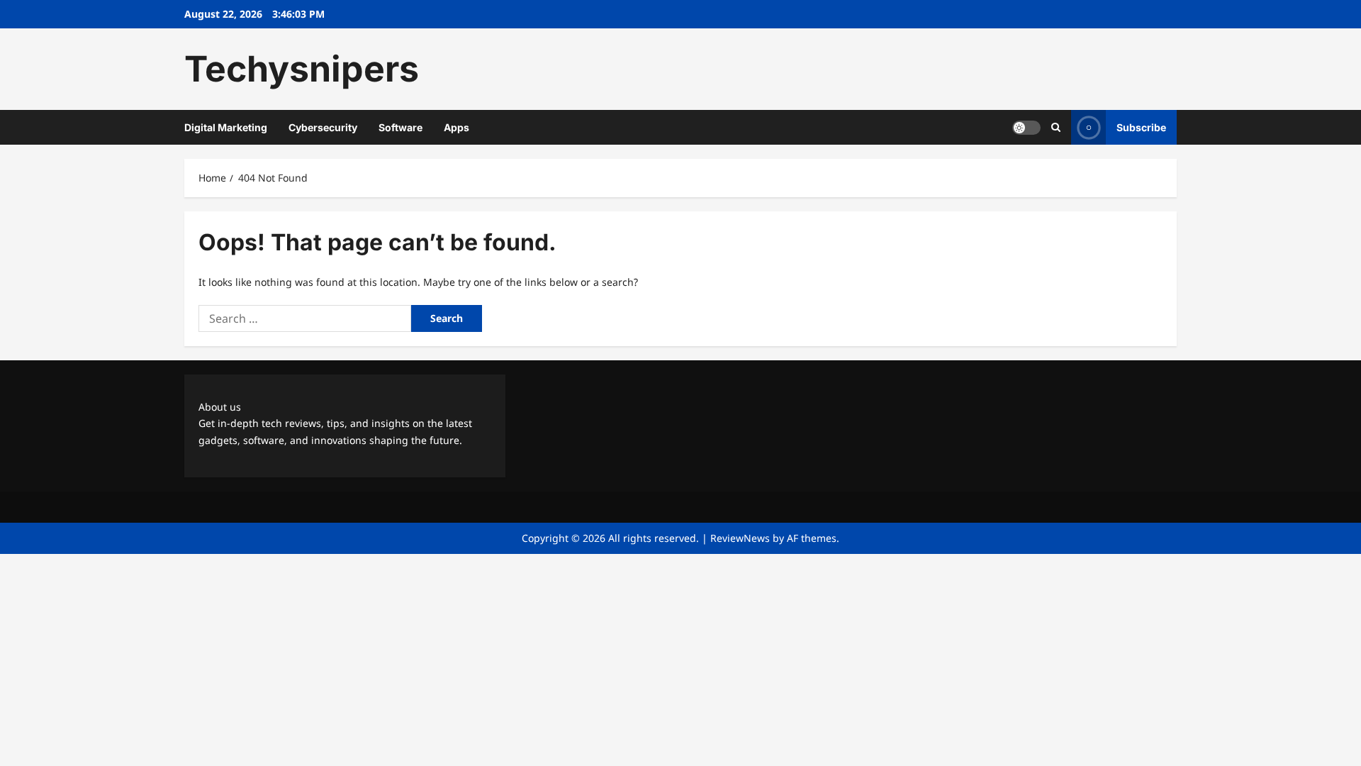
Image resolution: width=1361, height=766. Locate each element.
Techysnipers (301, 69)
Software (400, 127)
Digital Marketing (225, 127)
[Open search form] (1055, 127)
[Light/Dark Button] (1026, 128)
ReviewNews (740, 538)
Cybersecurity (323, 127)
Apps (456, 127)
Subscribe (1141, 127)
